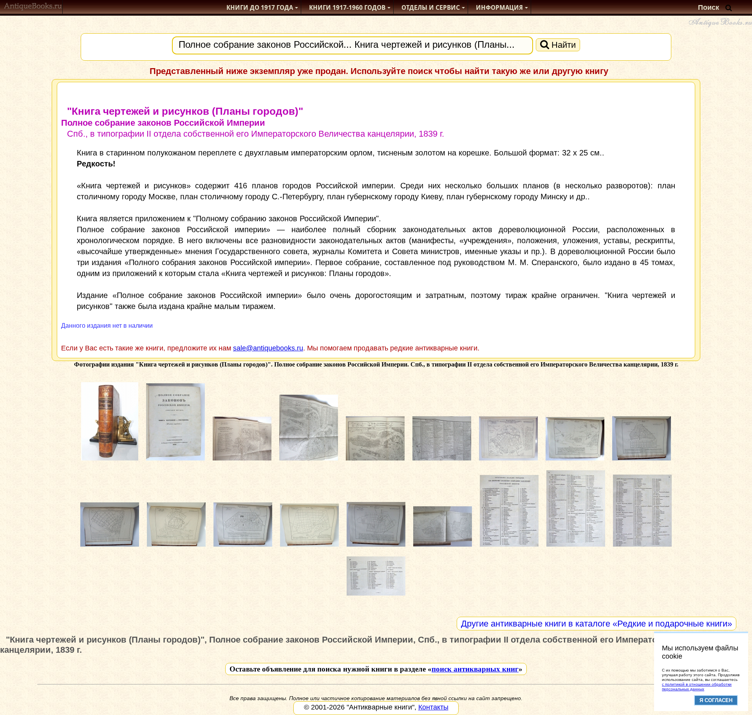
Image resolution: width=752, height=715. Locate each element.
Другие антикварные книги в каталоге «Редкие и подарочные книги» (596, 623)
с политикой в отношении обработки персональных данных (697, 686)
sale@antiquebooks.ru (268, 348)
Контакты (433, 707)
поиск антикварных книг (475, 669)
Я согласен (716, 700)
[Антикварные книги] (33, 8)
